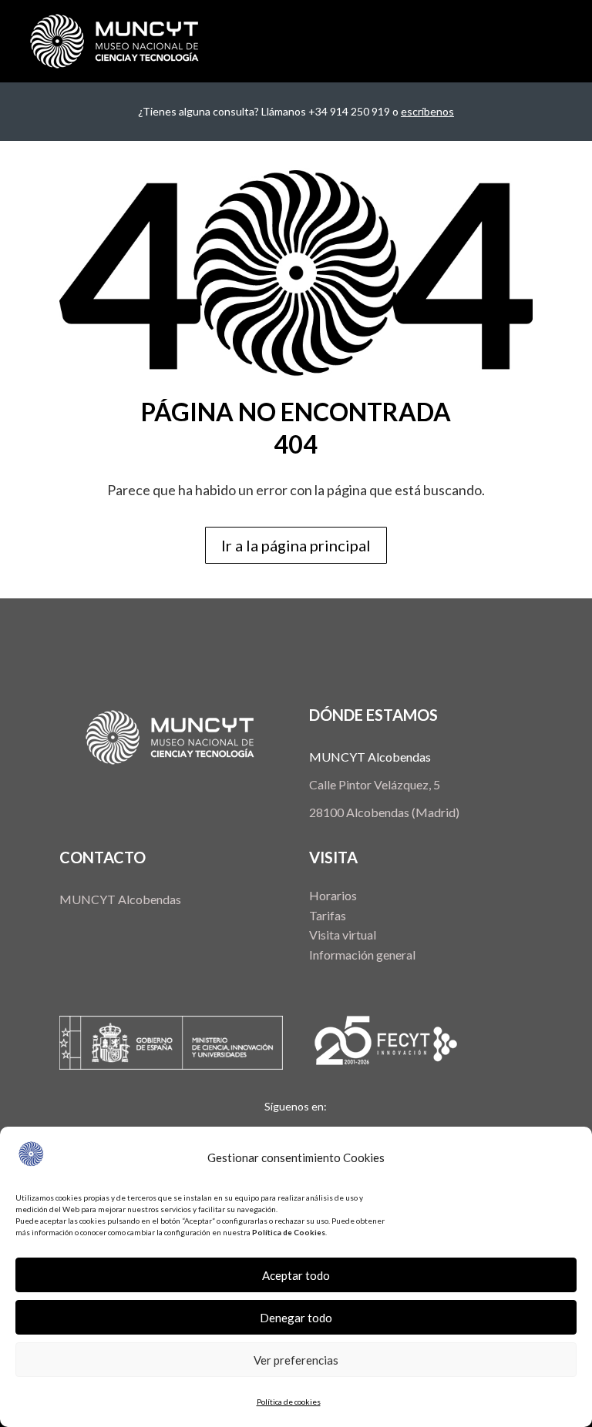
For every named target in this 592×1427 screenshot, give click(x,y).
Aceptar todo (296, 1275)
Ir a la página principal (296, 545)
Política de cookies (289, 1401)
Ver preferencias (296, 1360)
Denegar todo (296, 1318)
